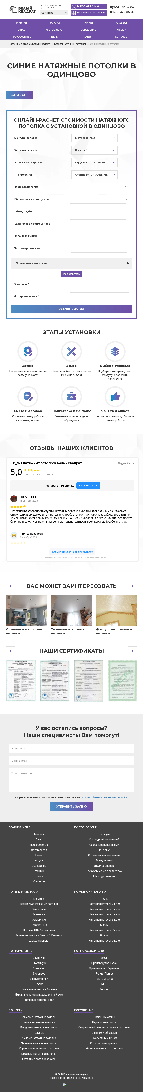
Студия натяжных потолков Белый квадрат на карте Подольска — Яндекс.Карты (72, 557)
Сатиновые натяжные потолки (24, 631)
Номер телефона (26, 296)
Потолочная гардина (28, 162)
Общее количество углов (31, 199)
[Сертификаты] (21, 681)
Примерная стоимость (31, 263)
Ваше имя (21, 284)
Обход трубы (23, 211)
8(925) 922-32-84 (122, 7)
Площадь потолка (26, 187)
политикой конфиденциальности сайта (104, 797)
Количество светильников (32, 223)
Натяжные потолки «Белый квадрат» (30, 44)
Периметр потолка (27, 248)
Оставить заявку (71, 309)
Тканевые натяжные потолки (67, 631)
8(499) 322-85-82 (122, 12)
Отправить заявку (71, 806)
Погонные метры (25, 236)
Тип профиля (23, 174)
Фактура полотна (25, 138)
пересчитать (71, 274)
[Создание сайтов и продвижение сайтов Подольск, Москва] (71, 1085)
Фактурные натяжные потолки (114, 631)
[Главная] (23, 9)
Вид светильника (25, 150)
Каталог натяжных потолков (70, 44)
